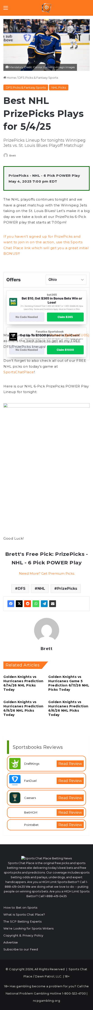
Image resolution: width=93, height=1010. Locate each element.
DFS (22, 588)
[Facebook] (10, 603)
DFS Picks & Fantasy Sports (38, 77)
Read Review (70, 764)
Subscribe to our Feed (20, 949)
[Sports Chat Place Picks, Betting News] (46, 8)
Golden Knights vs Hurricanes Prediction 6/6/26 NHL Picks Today (68, 708)
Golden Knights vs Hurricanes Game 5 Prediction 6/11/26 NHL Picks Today (68, 683)
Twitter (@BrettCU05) (69, 335)
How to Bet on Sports (20, 907)
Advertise (10, 942)
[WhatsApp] (36, 603)
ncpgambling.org (46, 1000)
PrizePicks (67, 588)
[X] (19, 603)
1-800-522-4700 (74, 993)
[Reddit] (27, 603)
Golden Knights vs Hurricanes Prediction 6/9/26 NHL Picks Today (23, 708)
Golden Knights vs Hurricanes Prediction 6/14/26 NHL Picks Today (23, 683)
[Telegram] (44, 603)
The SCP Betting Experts (22, 921)
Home (11, 77)
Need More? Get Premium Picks (46, 573)
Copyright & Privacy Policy (23, 935)
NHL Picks (58, 87)
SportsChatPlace (18, 372)
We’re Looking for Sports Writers (28, 928)
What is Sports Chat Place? (24, 914)
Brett (12, 155)
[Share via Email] (52, 603)
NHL (41, 588)
